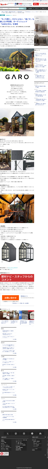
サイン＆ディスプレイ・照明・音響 (21, 439)
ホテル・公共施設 (36, 444)
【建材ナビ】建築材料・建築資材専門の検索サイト (9, 11)
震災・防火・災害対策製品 (5, 446)
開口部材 (2, 443)
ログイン (37, 8)
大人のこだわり (35, 446)
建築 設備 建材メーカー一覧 (22, 11)
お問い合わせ (10, 297)
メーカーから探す (35, 448)
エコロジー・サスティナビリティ (6, 447)
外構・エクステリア (19, 441)
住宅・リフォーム (36, 442)
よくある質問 (29, 5)
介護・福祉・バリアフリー (37, 443)
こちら (11, 269)
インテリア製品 (3, 442)
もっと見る (14, 339)
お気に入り (44, 8)
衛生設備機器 (18, 446)
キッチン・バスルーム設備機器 (20, 444)
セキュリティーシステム (5, 449)
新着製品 (33, 449)
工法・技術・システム (4, 444)
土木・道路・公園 (18, 442)
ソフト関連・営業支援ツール (20, 443)
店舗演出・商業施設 (36, 441)
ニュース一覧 (35, 11)
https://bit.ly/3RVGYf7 (13, 267)
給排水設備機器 (18, 448)
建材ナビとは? (17, 5)
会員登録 (30, 8)
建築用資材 (3, 441)
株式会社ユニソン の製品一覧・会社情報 (20, 303)
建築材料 (2, 439)
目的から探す (34, 439)
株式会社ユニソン (29, 11)
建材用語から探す (18, 449)
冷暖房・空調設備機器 (19, 447)
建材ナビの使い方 (23, 5)
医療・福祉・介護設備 (4, 448)
